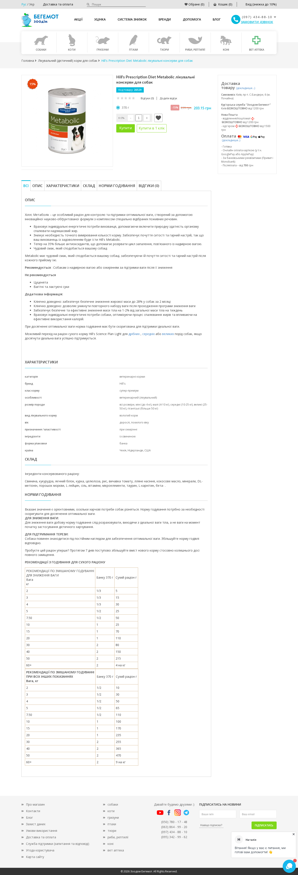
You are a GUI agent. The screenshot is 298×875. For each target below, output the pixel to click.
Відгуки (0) (149, 185)
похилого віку (140, 422)
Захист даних (35, 824)
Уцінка (100, 19)
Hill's (122, 383)
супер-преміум (129, 390)
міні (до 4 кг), (144, 404)
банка (123, 443)
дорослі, (125, 422)
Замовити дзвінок (257, 22)
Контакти (33, 811)
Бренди (165, 19)
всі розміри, (128, 404)
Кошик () (225, 4)
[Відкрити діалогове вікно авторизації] (158, 118)
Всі (26, 185)
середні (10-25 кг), (182, 404)
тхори (112, 831)
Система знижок (132, 19)
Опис (37, 185)
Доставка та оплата (58, 4)
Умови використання (41, 831)
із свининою (128, 436)
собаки (113, 804)
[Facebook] (169, 812)
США (147, 450)
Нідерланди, (136, 450)
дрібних (134, 334)
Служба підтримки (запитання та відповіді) (57, 844)
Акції (78, 19)
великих (168, 334)
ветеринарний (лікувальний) (138, 397)
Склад (89, 185)
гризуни (113, 817)
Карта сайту (35, 857)
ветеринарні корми (132, 376)
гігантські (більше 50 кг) (143, 408)
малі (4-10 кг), (161, 404)
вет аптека (116, 850)
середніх (148, 334)
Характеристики (62, 185)
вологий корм (129, 415)
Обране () (196, 4)
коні (110, 844)
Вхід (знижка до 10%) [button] (261, 4)
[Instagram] (177, 812)
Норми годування (117, 185)
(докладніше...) (245, 88)
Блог (217, 19)
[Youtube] (160, 812)
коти (111, 811)
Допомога (192, 19)
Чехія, (124, 450)
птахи (112, 824)
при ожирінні (128, 429)
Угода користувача (40, 850)
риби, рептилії (118, 837)
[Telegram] (186, 812)
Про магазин (35, 804)
